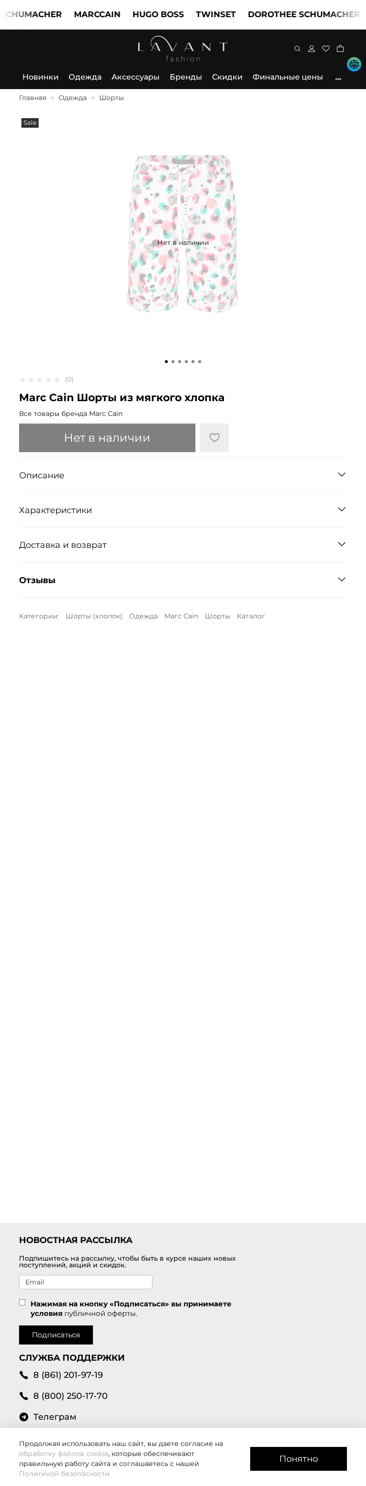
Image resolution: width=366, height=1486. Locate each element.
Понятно (298, 1459)
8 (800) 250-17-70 (70, 1395)
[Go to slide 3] (179, 361)
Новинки (40, 76)
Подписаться (56, 1334)
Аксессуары (136, 76)
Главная (32, 97)
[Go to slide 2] (173, 361)
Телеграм (54, 1416)
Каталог (251, 616)
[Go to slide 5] (193, 361)
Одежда (85, 76)
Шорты (111, 97)
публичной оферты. (100, 1313)
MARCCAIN (85, 14)
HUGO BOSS (147, 14)
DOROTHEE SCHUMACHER (292, 14)
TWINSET (204, 14)
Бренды (186, 76)
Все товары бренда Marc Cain (70, 413)
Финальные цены (288, 76)
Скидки (227, 76)
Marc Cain (181, 616)
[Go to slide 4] (186, 361)
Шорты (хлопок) (94, 616)
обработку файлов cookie (63, 1453)
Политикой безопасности (64, 1473)
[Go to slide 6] (199, 361)
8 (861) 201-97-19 (68, 1374)
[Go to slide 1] (166, 361)
